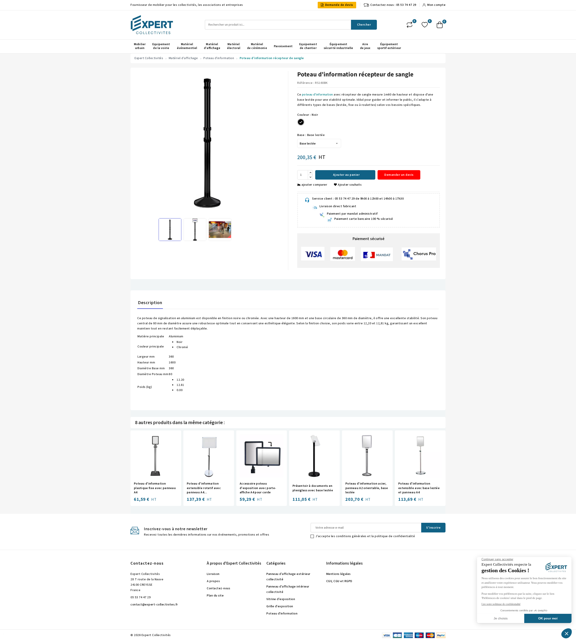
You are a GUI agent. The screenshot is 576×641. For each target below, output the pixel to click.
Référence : (305, 83)
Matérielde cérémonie (257, 46)
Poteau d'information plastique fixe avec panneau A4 (155, 488)
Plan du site (215, 595)
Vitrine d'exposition (280, 599)
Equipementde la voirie (161, 46)
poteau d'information (317, 94)
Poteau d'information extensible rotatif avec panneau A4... (204, 488)
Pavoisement (283, 46)
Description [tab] (150, 303)
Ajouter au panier (346, 175)
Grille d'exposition (279, 606)
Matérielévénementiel (187, 46)
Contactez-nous (147, 563)
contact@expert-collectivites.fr (154, 604)
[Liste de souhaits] (425, 25)
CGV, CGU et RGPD (339, 581)
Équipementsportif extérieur (389, 46)
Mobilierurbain (140, 46)
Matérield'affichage (212, 46)
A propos (213, 581)
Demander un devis (399, 175)
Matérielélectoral (233, 46)
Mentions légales (338, 574)
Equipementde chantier (308, 46)
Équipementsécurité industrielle (338, 46)
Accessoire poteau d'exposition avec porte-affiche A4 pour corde (258, 488)
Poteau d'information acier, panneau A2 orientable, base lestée (366, 488)
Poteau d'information (281, 613)
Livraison (213, 574)
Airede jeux (365, 46)
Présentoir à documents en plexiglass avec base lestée (312, 488)
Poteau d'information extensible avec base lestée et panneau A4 (419, 488)
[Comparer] (409, 25)
